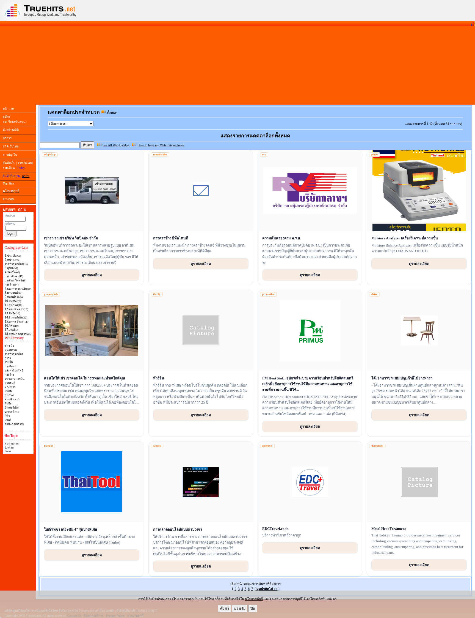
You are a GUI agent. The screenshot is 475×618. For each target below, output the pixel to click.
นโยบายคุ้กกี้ (254, 599)
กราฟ (25, 176)
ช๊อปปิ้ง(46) (13, 272)
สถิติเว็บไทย (10, 146)
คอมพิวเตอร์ (12, 399)
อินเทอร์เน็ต (12, 407)
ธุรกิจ (8, 358)
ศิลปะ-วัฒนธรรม (14, 424)
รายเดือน (9, 167)
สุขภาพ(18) (15, 305)
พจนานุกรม (12, 443)
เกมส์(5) (13, 329)
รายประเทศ (25, 162)
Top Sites (8, 183)
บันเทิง (8, 391)
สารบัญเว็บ (10, 154)
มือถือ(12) (14, 313)
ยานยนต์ (10, 382)
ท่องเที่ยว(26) (15, 296)
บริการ (7, 138)
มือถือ (8, 403)
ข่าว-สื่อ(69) (14, 255)
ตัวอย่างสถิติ (11, 130)
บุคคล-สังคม (12, 411)
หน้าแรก (8, 108)
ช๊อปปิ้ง (9, 362)
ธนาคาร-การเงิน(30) (19, 288)
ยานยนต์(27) (14, 292)
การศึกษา (10, 366)
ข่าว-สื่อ (9, 345)
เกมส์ (8, 419)
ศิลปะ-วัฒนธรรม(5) (20, 333)
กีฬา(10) (13, 325)
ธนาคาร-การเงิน (14, 378)
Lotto (8, 451)
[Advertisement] (237, 65)
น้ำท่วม (9, 447)
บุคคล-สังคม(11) (18, 321)
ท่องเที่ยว (10, 386)
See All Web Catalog (116, 145)
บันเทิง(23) (15, 301)
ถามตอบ (8, 199)
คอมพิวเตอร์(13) (18, 309)
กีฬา (7, 415)
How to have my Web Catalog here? (160, 145)
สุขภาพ (9, 395)
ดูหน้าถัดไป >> (267, 589)
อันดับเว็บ (9, 162)
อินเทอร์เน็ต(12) (18, 317)
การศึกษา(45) (15, 276)
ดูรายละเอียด (92, 275)
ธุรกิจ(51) (12, 268)
